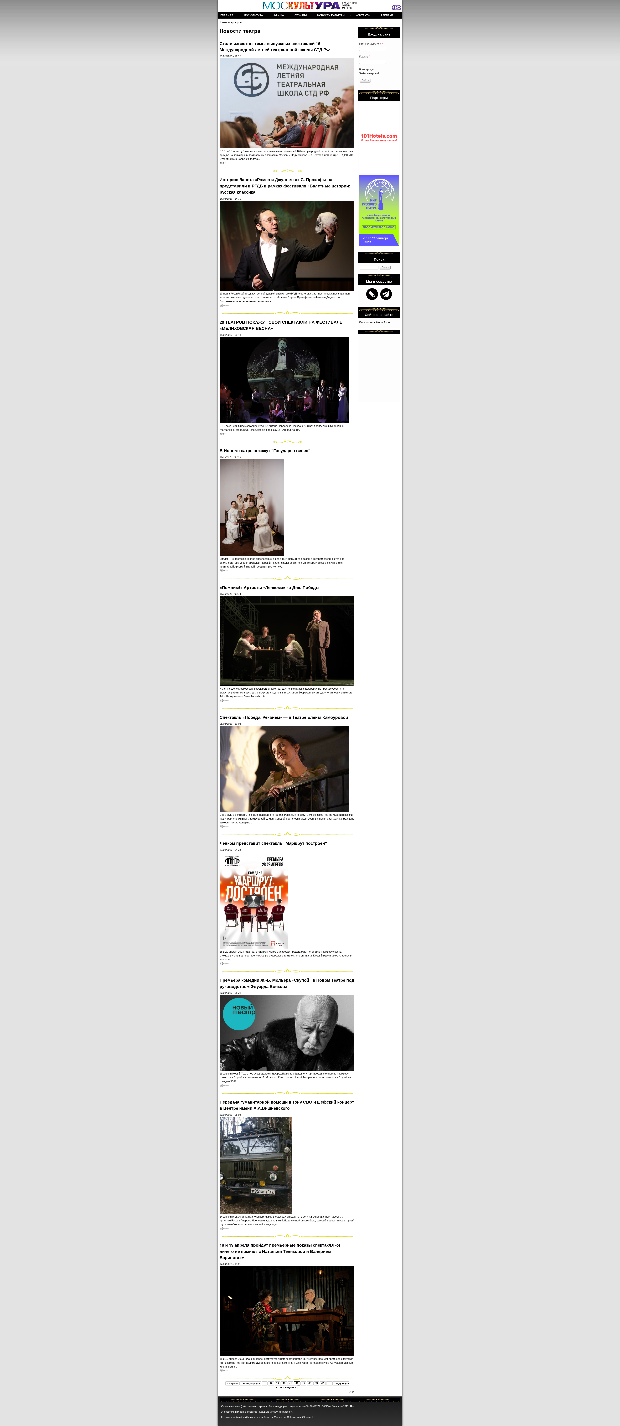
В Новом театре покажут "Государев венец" (265, 450)
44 (309, 1383)
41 (290, 1383)
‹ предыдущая (251, 1383)
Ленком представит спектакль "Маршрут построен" (273, 843)
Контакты (363, 15)
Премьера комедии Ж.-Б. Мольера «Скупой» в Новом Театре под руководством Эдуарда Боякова (287, 983)
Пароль (364, 56)
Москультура (253, 15)
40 (284, 1383)
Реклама (387, 15)
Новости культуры (330, 16)
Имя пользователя (371, 43)
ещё (351, 1392)
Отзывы (299, 16)
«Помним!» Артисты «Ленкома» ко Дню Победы (269, 587)
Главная (226, 15)
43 (303, 1383)
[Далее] (224, 162)
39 (277, 1383)
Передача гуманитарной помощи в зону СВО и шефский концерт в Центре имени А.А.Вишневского (287, 1105)
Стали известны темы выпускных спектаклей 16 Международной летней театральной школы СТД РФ (275, 46)
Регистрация (366, 69)
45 (316, 1383)
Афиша (278, 15)
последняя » (288, 1387)
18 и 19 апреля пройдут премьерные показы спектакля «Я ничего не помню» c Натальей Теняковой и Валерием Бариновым (280, 1251)
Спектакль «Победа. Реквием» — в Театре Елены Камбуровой (284, 717)
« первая (232, 1383)
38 (271, 1383)
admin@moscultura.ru (251, 1417)
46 (322, 1383)
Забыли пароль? (369, 73)
